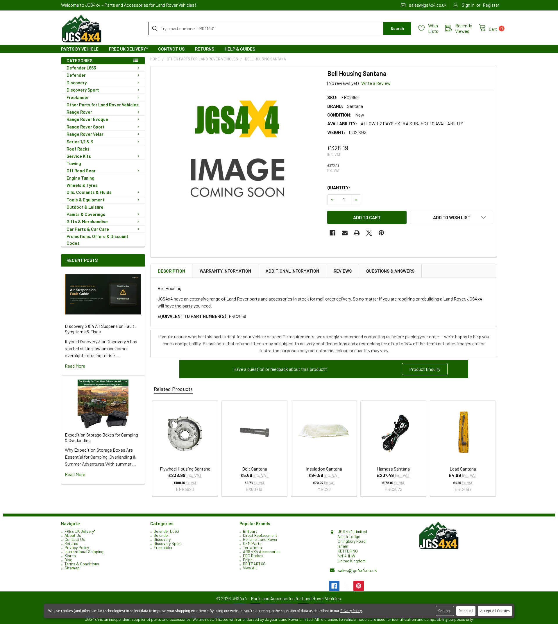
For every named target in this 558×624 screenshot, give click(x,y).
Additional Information (292, 270)
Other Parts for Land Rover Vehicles (103, 104)
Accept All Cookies (495, 610)
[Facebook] (332, 233)
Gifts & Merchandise (87, 221)
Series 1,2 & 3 (80, 141)
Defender (76, 75)
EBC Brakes (253, 555)
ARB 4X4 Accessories (261, 551)
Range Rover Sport (86, 126)
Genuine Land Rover (260, 539)
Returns (204, 48)
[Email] (344, 233)
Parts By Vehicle (80, 48)
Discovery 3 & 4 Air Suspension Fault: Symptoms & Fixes (100, 328)
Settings (444, 610)
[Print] (357, 233)
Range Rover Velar (85, 134)
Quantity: (338, 187)
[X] (369, 233)
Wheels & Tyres (82, 185)
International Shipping (84, 551)
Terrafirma (252, 547)
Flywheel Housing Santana (185, 468)
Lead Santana (463, 468)
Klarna (70, 555)
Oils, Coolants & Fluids (89, 192)
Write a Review (376, 83)
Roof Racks (78, 148)
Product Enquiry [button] (424, 369)
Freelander (78, 97)
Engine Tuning (80, 177)
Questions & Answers (390, 270)
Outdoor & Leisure (85, 207)
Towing (74, 163)
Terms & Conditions (82, 563)
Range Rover (79, 112)
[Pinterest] (381, 233)
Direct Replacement (260, 535)
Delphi (248, 559)
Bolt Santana (254, 468)
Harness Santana (393, 468)
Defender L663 (81, 67)
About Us (73, 535)
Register (491, 5)
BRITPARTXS (254, 563)
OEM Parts (252, 543)
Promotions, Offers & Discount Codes (97, 240)
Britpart (250, 531)
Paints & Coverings (86, 214)
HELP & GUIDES (240, 48)
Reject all (466, 610)
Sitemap (72, 567)
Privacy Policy (77, 547)
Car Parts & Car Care (88, 229)
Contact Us (171, 48)
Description (171, 270)
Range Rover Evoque (87, 119)
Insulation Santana (324, 468)
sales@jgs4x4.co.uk (357, 570)
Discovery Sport (83, 89)
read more (75, 366)
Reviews (343, 270)
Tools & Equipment (86, 199)
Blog (68, 559)
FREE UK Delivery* (128, 48)
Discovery (77, 82)
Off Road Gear (81, 170)
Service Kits (79, 156)
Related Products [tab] (173, 389)
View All (249, 567)
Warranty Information (225, 270)
